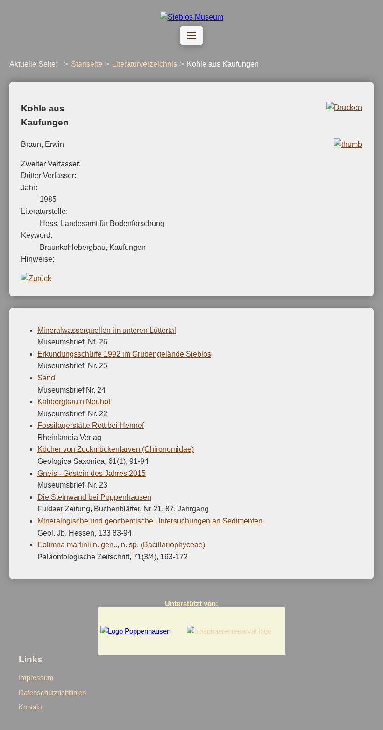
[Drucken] (344, 107)
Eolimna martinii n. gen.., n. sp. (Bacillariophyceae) (121, 545)
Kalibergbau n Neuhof (73, 402)
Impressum (36, 678)
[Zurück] (36, 278)
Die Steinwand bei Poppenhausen (94, 497)
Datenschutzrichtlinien (52, 692)
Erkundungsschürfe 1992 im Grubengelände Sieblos (124, 354)
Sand (46, 378)
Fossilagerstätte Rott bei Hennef (90, 425)
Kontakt (30, 707)
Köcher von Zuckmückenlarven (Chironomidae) (115, 449)
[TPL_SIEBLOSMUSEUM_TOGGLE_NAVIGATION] (191, 35)
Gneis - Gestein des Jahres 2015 (91, 473)
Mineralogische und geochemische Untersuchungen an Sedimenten (149, 521)
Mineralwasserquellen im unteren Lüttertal (106, 330)
